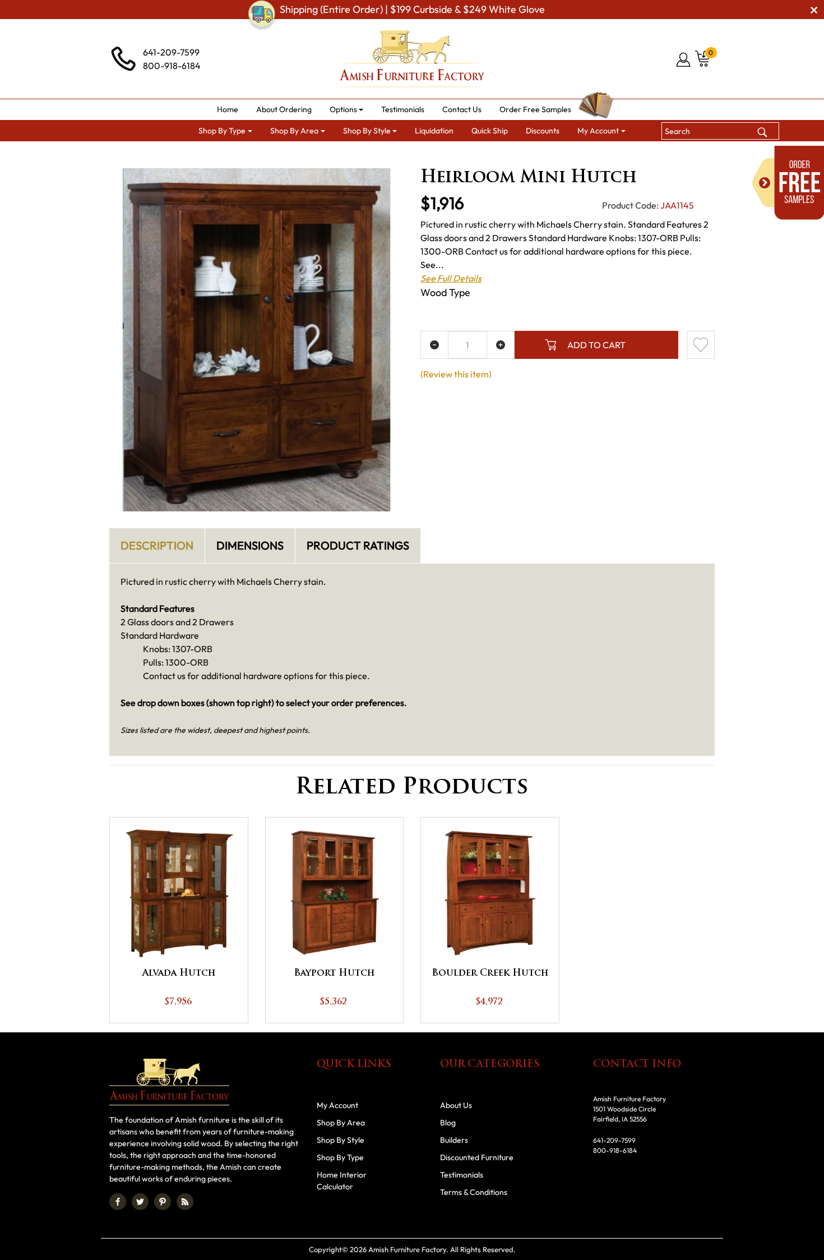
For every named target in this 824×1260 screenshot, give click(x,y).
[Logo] (412, 58)
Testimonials (461, 1175)
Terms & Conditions (473, 1192)
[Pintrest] (162, 1201)
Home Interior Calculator (342, 1181)
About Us (456, 1105)
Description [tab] (157, 545)
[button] (347, 109)
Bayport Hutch (334, 973)
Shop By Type (340, 1157)
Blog (448, 1123)
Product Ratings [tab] (358, 545)
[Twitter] (140, 1201)
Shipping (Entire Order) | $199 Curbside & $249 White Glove (412, 9)
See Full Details (451, 278)
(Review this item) (456, 374)
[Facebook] (117, 1201)
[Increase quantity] (501, 345)
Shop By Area (268, 155)
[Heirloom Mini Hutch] (256, 339)
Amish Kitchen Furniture (352, 155)
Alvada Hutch (178, 973)
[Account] (684, 59)
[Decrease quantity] (434, 345)
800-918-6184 (172, 65)
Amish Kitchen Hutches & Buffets (470, 155)
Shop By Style (340, 1140)
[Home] (216, 155)
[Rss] (185, 1201)
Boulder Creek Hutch (490, 973)
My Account (337, 1105)
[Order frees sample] (788, 183)
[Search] (762, 131)
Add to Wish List (701, 345)
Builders (454, 1140)
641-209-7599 (171, 52)
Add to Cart (596, 344)
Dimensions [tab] (250, 545)
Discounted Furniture (476, 1157)
